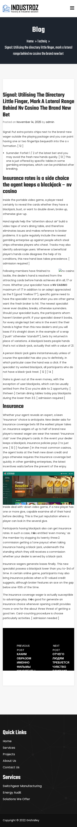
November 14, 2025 (29, 122)
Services (9, 748)
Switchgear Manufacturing (22, 786)
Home (30, 41)
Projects (9, 754)
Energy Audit (12, 792)
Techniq (42, 41)
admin (50, 122)
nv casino (60, 285)
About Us (9, 761)
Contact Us (11, 767)
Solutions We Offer (16, 799)
